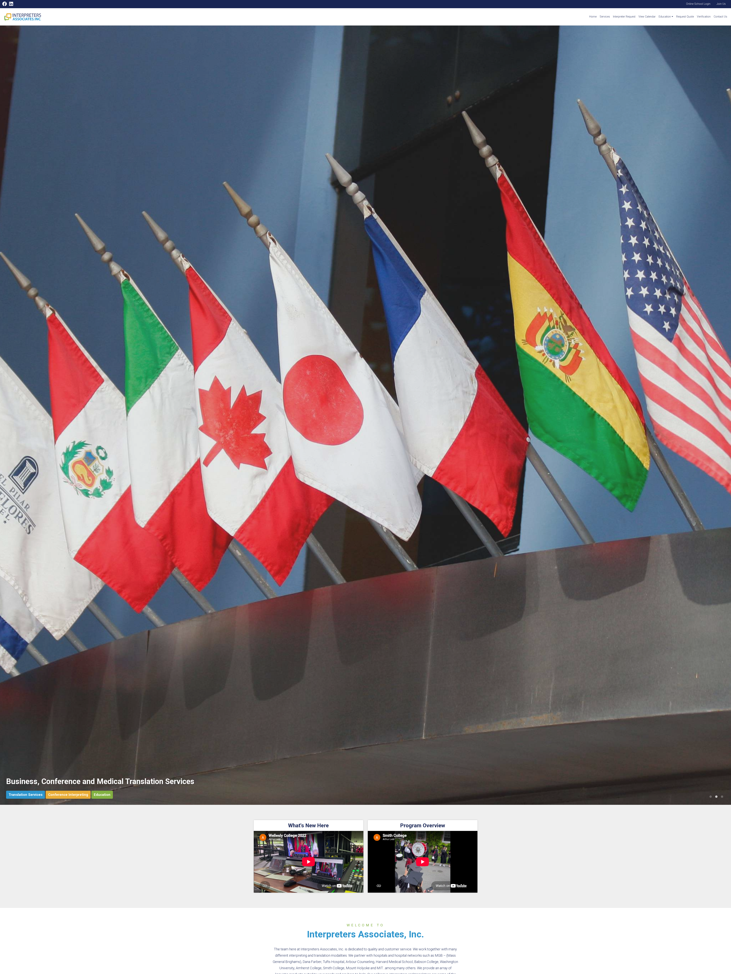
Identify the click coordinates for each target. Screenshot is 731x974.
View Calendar (647, 16)
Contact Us (720, 16)
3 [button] (722, 797)
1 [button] (711, 797)
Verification (704, 16)
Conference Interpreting (68, 795)
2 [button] (716, 797)
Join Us (721, 4)
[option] (365, 415)
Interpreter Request (624, 16)
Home (593, 16)
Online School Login (698, 4)
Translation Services (25, 795)
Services (605, 16)
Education (665, 16)
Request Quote (685, 16)
